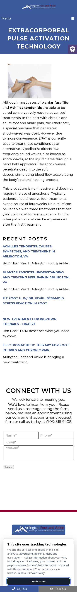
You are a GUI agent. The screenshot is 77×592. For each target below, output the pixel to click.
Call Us (21, 589)
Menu (6, 18)
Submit (8, 467)
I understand (38, 581)
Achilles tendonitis (26, 108)
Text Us (60, 589)
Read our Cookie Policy (31, 573)
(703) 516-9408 (58, 422)
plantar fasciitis (55, 102)
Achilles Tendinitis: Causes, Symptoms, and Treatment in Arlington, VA (29, 251)
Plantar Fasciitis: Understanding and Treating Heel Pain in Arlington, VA (36, 277)
